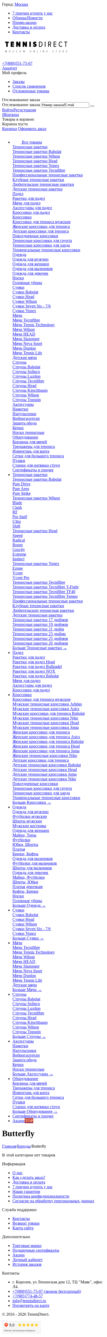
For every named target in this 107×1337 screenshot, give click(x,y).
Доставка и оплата (28, 27)
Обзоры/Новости (27, 18)
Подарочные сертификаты (35, 1250)
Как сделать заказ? (28, 1177)
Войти (8, 110)
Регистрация (25, 110)
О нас (17, 1173)
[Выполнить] (92, 106)
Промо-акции (24, 22)
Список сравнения (28, 86)
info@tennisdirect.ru (29, 1301)
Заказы (18, 81)
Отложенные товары (30, 91)
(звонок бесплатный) (46, 1291)
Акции (18, 1255)
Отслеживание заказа (21, 104)
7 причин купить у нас (32, 13)
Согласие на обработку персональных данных (53, 1201)
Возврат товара (25, 1223)
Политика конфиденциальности (40, 1196)
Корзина (9, 128)
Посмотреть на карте (30, 1305)
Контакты (21, 32)
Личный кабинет (27, 1259)
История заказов (27, 1264)
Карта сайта (23, 1228)
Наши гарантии (26, 1191)
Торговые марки (27, 1245)
